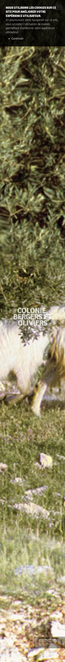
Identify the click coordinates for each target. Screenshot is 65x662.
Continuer (18, 38)
